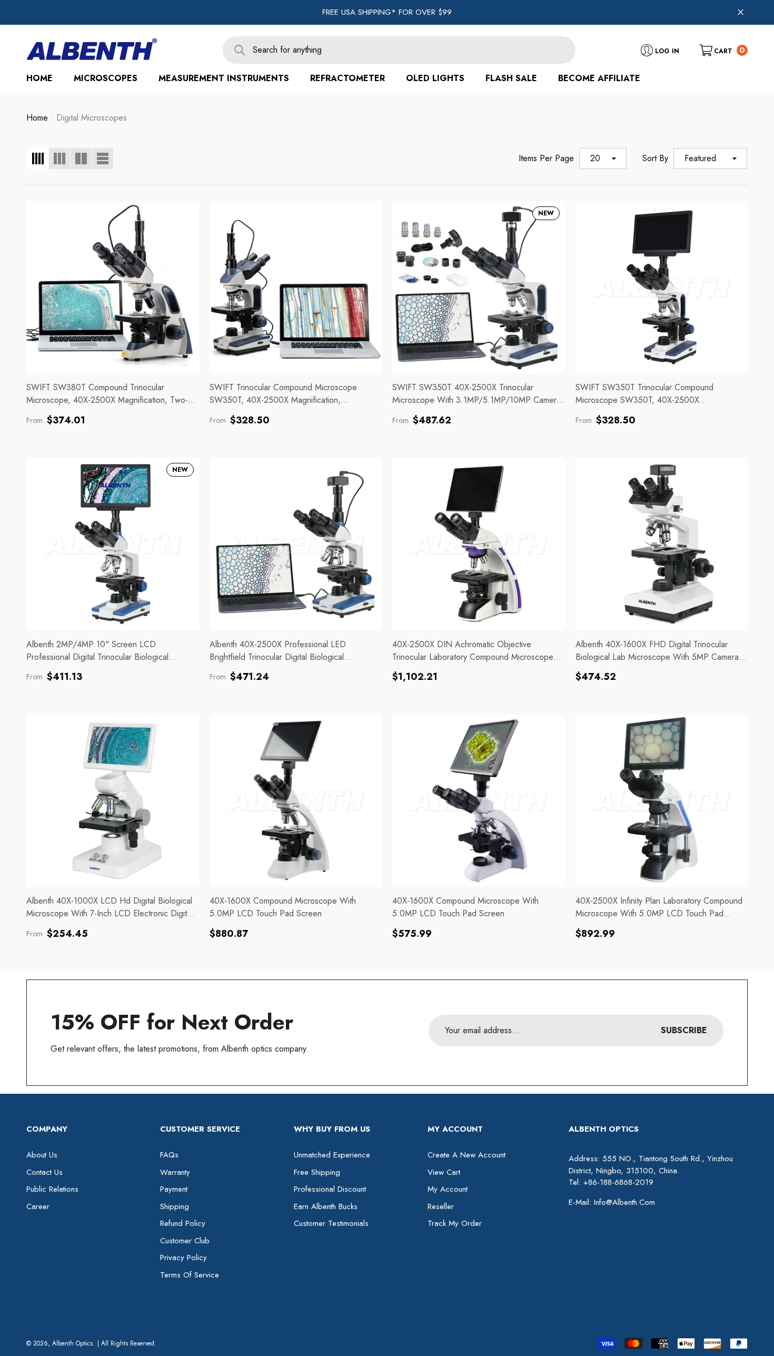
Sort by (655, 158)
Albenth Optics (72, 1343)
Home (37, 118)
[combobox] (414, 50)
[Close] (740, 12)
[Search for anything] (399, 50)
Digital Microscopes (91, 118)
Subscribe (684, 1030)
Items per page (546, 158)
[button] (723, 49)
